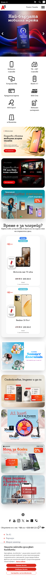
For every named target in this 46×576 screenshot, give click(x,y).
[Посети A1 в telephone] (36, 520)
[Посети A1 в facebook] (10, 520)
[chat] (39, 528)
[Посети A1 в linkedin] (27, 520)
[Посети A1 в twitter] (23, 520)
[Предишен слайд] (2, 34)
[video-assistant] (43, 528)
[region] (23, 34)
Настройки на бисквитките (21, 573)
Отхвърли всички (21, 569)
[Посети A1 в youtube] (14, 520)
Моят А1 (4, 2)
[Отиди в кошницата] (35, 2)
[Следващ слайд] (43, 34)
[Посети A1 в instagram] (18, 520)
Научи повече (20, 561)
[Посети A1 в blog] (32, 520)
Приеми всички (21, 565)
